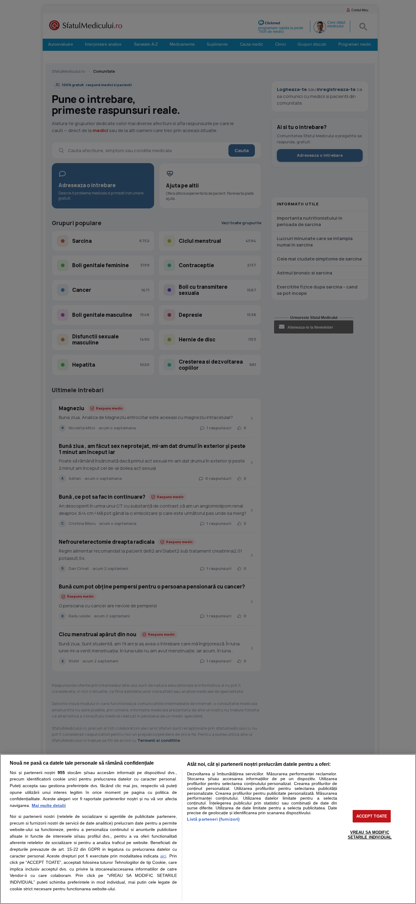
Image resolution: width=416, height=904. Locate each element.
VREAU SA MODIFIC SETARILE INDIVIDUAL (370, 834)
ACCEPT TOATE (371, 816)
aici (163, 856)
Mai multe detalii (49, 805)
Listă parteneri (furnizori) (213, 819)
